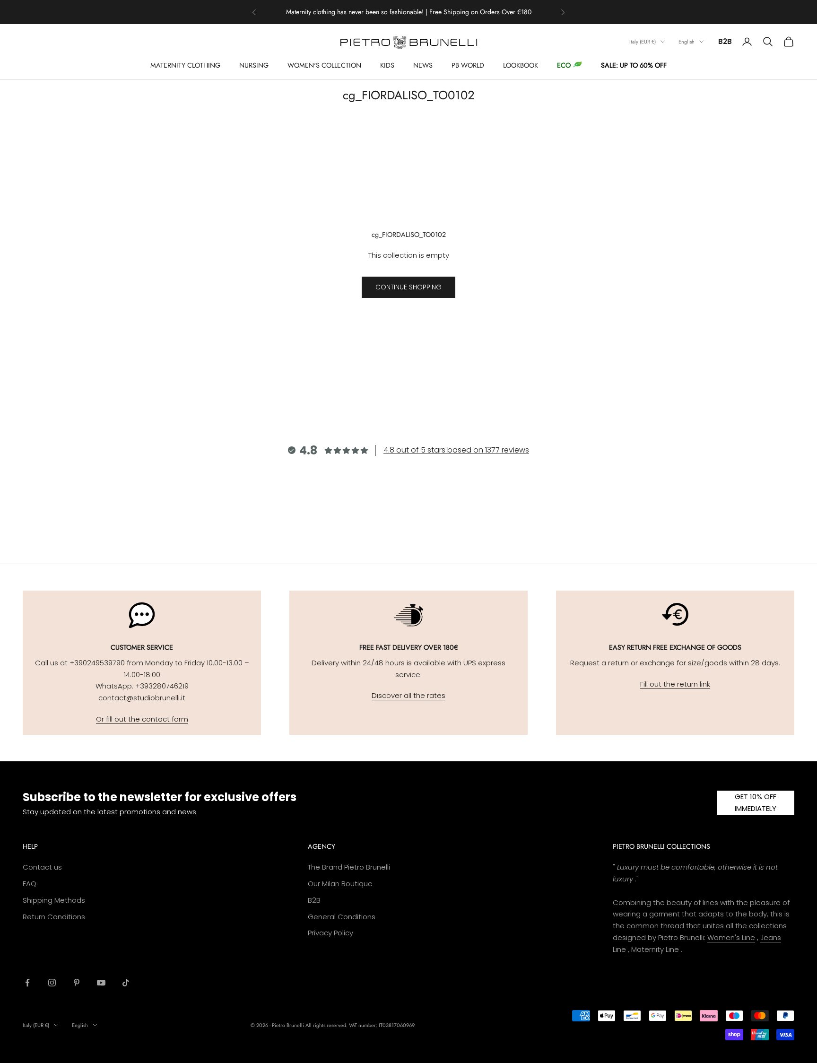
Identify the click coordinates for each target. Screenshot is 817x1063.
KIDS (387, 65)
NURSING (254, 65)
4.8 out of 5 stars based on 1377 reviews (456, 449)
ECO (564, 65)
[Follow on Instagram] (52, 982)
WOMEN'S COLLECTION (324, 65)
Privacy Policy (330, 933)
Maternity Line (655, 949)
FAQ (29, 884)
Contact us (42, 867)
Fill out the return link (675, 684)
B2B (725, 41)
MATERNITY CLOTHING (185, 65)
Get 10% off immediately (755, 802)
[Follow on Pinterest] (76, 982)
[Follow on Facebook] (27, 982)
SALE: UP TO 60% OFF (634, 65)
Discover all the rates (408, 695)
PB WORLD (468, 65)
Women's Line (731, 937)
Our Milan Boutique (340, 884)
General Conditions (341, 917)
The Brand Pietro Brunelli (349, 867)
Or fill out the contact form (142, 719)
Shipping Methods (54, 900)
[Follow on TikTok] (125, 982)
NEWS (423, 65)
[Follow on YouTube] (101, 982)
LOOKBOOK (520, 65)
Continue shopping (408, 287)
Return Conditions (54, 917)
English (686, 41)
